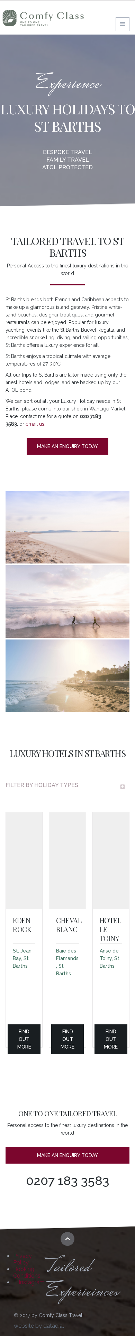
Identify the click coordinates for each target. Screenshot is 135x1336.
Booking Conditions (26, 1272)
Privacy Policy (22, 1259)
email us (35, 424)
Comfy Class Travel (43, 18)
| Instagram (29, 1282)
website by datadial (39, 1326)
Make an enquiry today (67, 446)
